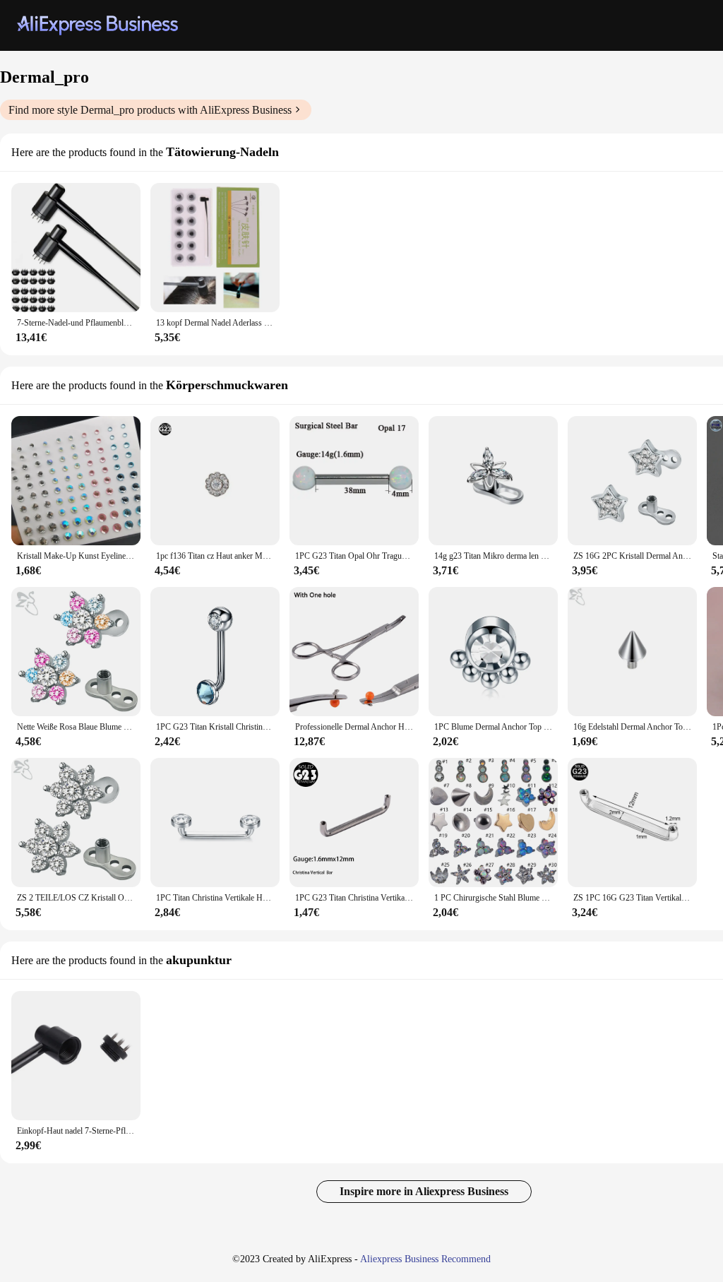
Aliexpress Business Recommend (425, 1259)
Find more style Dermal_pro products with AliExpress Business (150, 110)
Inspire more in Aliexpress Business (424, 1191)
